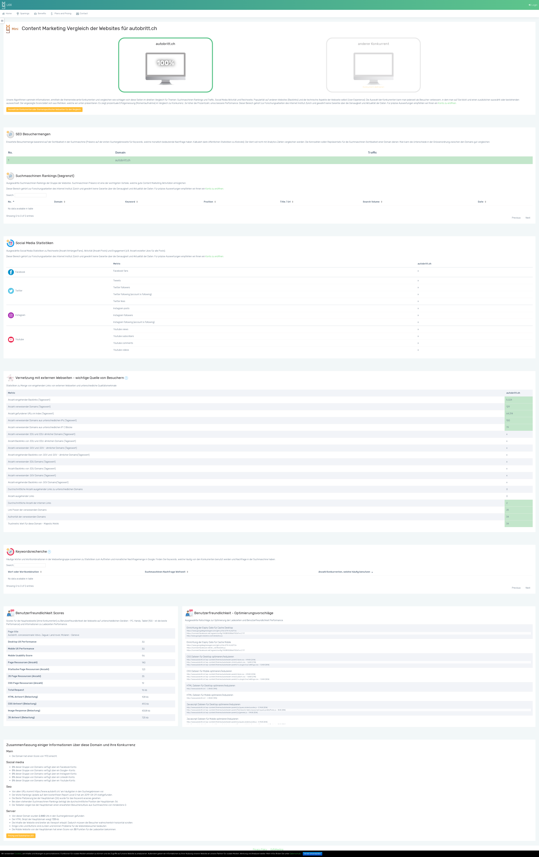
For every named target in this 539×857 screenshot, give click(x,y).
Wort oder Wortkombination (23, 571)
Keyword (130, 201)
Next (528, 217)
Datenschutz (295, 854)
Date (480, 201)
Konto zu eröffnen (447, 103)
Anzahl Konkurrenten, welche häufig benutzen (344, 571)
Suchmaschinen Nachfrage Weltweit (165, 571)
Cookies (18, 854)
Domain (58, 201)
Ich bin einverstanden (312, 854)
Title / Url (285, 201)
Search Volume (371, 201)
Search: (10, 195)
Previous (516, 217)
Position (208, 201)
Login (534, 5)
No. (10, 201)
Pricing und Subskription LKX (21, 836)
